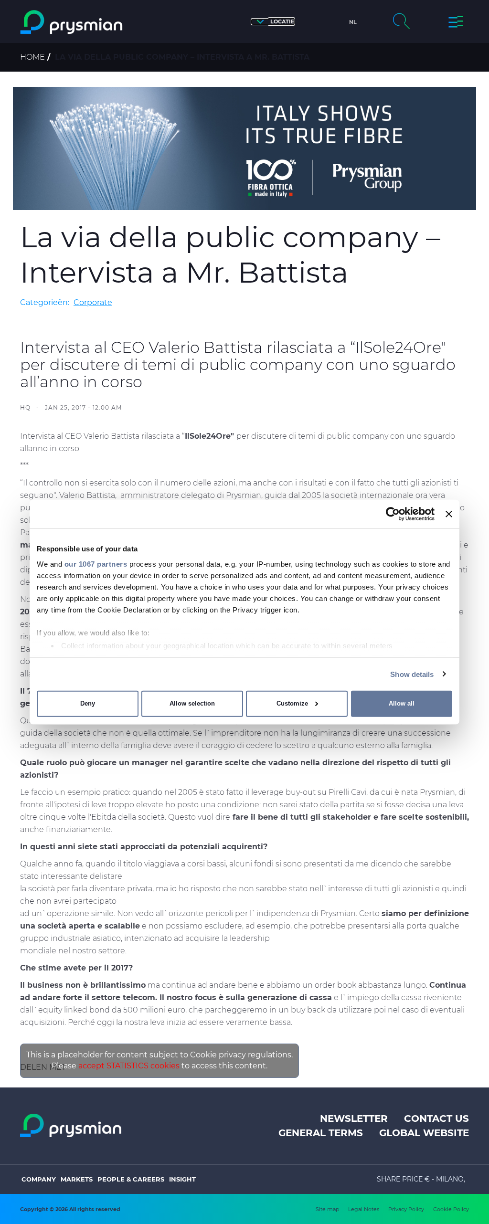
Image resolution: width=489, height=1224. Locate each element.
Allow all (402, 703)
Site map (327, 1209)
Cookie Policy (451, 1209)
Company (38, 1179)
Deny (87, 703)
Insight (182, 1179)
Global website (424, 1133)
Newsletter (354, 1118)
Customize (292, 703)
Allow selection (192, 703)
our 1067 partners (96, 563)
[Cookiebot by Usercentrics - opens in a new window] (393, 514)
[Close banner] (449, 514)
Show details (412, 674)
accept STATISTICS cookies (129, 1065)
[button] (273, 21)
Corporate (93, 302)
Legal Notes (363, 1209)
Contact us (436, 1118)
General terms (320, 1133)
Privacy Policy (406, 1209)
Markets (77, 1179)
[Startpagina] (72, 22)
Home (32, 57)
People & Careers (130, 1179)
